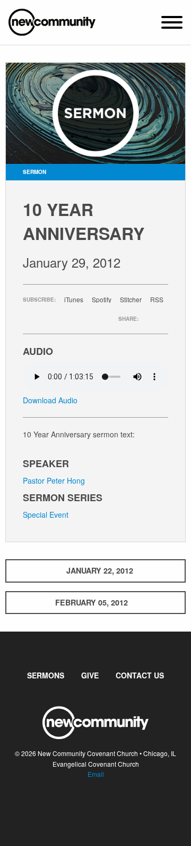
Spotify (101, 299)
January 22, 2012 (99, 570)
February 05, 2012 (91, 602)
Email (96, 773)
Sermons (45, 675)
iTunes (73, 299)
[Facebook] (87, 806)
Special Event (45, 514)
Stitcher (131, 299)
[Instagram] (104, 806)
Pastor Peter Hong (54, 480)
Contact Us (140, 675)
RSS (156, 299)
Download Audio (50, 400)
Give (90, 675)
